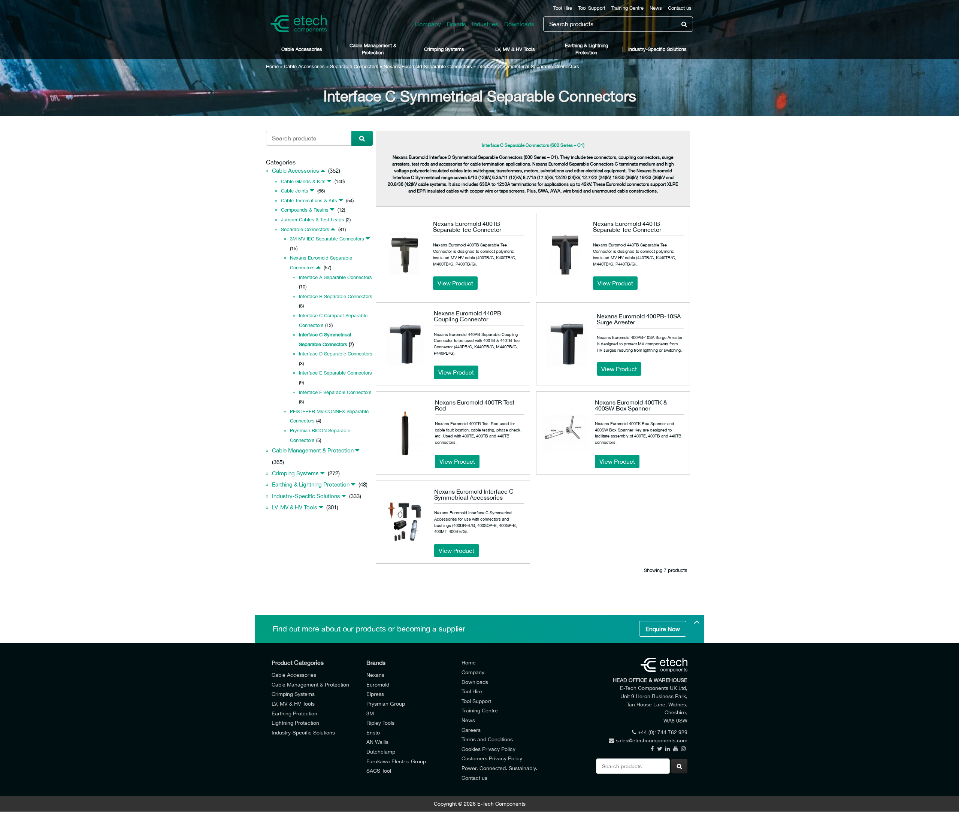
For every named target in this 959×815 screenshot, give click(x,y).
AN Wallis (377, 742)
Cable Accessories (301, 49)
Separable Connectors (354, 66)
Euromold (377, 684)
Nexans (375, 675)
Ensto (373, 732)
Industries (485, 24)
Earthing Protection (294, 713)
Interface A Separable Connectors (335, 277)
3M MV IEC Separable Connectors (327, 239)
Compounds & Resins (305, 210)
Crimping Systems (444, 49)
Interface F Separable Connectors (335, 392)
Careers (471, 730)
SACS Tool (378, 770)
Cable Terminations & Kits (309, 200)
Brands (456, 24)
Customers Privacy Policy (492, 758)
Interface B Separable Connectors (335, 296)
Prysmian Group (385, 703)
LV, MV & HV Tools (515, 49)
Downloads (519, 24)
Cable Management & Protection (373, 49)
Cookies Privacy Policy (488, 749)
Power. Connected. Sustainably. (499, 768)
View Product (455, 283)
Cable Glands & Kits (303, 181)
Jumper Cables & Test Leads (312, 219)
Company (428, 24)
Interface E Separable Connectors (335, 373)
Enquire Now (662, 628)
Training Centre (627, 8)
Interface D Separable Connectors (335, 354)
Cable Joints (294, 191)
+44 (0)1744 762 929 (662, 732)
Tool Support (591, 8)
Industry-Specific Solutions (657, 49)
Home (272, 66)
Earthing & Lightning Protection (586, 49)
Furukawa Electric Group (396, 761)
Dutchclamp (380, 751)
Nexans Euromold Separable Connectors (428, 66)
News (656, 8)
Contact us (680, 8)
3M (370, 713)
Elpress (375, 694)
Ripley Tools (380, 722)
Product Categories (298, 662)
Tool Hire (562, 8)
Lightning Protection (295, 722)
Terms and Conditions (487, 739)
